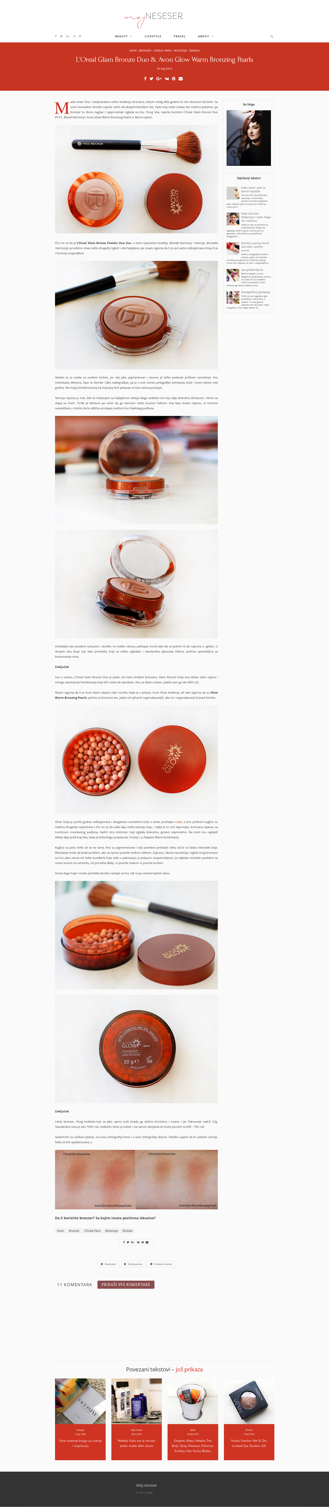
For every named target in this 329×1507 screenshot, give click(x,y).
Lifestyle (153, 36)
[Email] (182, 78)
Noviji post (110, 1264)
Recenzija (180, 50)
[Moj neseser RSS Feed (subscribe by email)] (74, 36)
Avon (133, 50)
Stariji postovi (134, 1264)
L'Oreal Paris (163, 50)
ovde (177, 822)
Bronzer (145, 50)
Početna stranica (163, 1264)
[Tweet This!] (152, 78)
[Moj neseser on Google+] (68, 36)
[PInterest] (175, 78)
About (203, 36)
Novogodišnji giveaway (255, 292)
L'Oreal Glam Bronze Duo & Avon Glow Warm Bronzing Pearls (164, 59)
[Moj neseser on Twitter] (61, 36)
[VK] (168, 78)
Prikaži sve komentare (125, 1284)
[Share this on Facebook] (146, 78)
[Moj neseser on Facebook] (56, 36)
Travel (180, 36)
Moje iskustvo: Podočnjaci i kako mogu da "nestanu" (256, 217)
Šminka (194, 50)
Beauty (121, 36)
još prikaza (189, 1369)
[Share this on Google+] (160, 78)
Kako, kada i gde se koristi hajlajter (253, 189)
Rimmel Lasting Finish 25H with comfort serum (255, 247)
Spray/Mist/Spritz (252, 270)
